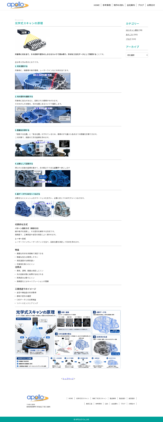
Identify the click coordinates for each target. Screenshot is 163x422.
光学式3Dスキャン (82, 398)
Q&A (106, 404)
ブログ (141, 5)
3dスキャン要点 (132, 30)
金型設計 (132, 398)
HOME (97, 5)
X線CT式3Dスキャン (99, 398)
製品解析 (113, 398)
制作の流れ (119, 5)
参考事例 (107, 5)
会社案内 (131, 5)
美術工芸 (89, 404)
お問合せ (151, 5)
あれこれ (129, 34)
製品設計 (122, 398)
